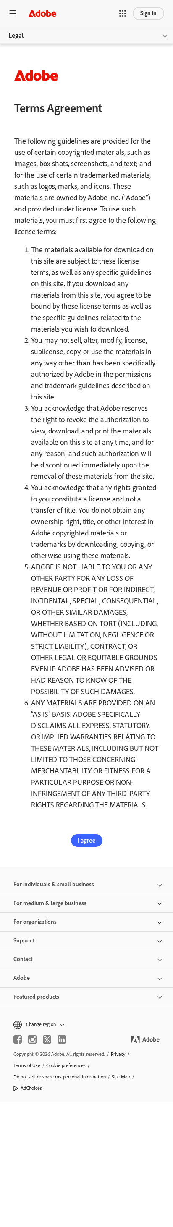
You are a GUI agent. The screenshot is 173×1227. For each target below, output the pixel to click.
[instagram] (32, 1039)
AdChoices (31, 1088)
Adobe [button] (21, 978)
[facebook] (17, 1039)
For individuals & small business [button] (53, 884)
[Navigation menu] (12, 13)
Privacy (118, 1054)
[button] (122, 13)
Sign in (148, 13)
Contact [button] (22, 959)
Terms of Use (26, 1065)
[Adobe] (42, 13)
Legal (16, 35)
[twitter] (47, 1039)
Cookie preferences (66, 1065)
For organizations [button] (35, 921)
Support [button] (23, 940)
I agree (87, 840)
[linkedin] (62, 1039)
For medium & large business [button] (49, 903)
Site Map (121, 1077)
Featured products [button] (36, 996)
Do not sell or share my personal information (59, 1077)
